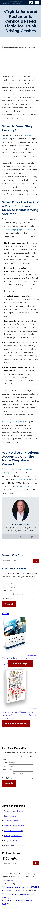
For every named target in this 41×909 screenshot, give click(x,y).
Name (5, 583)
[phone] (31, 2)
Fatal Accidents (10, 816)
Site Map (5, 907)
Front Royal (29, 486)
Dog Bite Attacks (11, 840)
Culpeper (6, 490)
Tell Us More (7, 598)
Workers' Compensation (14, 825)
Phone (5, 587)
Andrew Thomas (19, 524)
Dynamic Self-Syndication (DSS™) (17, 902)
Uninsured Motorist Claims (15, 845)
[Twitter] (8, 859)
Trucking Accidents (11, 820)
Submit (9, 604)
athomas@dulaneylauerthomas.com (28, 524)
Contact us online (24, 479)
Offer (5, 613)
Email (5, 590)
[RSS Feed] (15, 859)
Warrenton (19, 486)
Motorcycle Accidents (13, 835)
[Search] (36, 561)
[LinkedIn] (11, 859)
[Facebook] (4, 859)
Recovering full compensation (14, 421)
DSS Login (13, 907)
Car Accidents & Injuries (13, 811)
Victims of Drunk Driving (13, 830)
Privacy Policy (7, 880)
